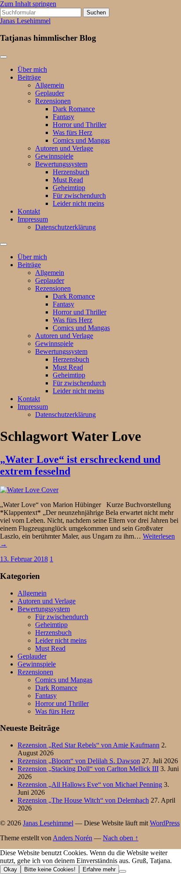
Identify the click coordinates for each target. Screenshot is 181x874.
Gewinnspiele (54, 156)
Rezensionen (53, 101)
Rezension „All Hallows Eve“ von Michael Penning (90, 784)
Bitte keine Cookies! (50, 869)
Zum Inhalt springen (28, 3)
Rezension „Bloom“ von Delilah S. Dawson (79, 761)
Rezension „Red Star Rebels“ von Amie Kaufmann (88, 745)
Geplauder (49, 93)
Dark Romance (74, 109)
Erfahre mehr (99, 869)
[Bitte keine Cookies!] (122, 871)
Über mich (32, 69)
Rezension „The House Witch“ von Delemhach (83, 800)
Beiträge (29, 77)
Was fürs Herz (72, 132)
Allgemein (49, 85)
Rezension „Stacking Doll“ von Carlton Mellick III (88, 768)
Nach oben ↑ (120, 838)
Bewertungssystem (61, 164)
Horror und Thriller (79, 124)
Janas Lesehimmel (25, 21)
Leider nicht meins (78, 203)
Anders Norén (72, 838)
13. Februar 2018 (24, 559)
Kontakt (29, 211)
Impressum (33, 219)
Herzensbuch (71, 172)
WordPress (165, 823)
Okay (10, 869)
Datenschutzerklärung (65, 227)
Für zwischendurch (79, 195)
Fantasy (63, 116)
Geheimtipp (69, 187)
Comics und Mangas (81, 140)
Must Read (68, 179)
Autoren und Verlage (64, 148)
